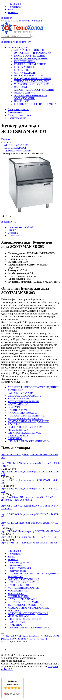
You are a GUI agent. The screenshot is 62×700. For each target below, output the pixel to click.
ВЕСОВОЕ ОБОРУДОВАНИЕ (31, 58)
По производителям (18, 109)
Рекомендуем (15, 112)
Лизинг (12, 230)
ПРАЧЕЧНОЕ (21, 101)
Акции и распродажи (19, 115)
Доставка (13, 232)
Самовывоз (14, 235)
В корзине (16, 41)
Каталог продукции (18, 47)
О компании (14, 4)
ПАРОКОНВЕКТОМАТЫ (28, 75)
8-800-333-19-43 (21, 20)
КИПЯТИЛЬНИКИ (24, 61)
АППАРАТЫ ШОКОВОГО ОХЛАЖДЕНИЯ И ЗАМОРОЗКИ (32, 51)
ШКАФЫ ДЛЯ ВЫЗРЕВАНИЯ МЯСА (35, 104)
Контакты (13, 12)
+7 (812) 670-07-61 (19, 635)
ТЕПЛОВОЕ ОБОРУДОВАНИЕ (31, 81)
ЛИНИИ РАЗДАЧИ (24, 72)
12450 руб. (21, 227)
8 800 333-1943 (28, 638)
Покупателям (15, 6)
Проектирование (17, 118)
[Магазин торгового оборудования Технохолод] (22, 32)
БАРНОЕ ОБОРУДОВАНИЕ (29, 55)
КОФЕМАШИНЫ (24, 67)
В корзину (7, 221)
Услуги (11, 9)
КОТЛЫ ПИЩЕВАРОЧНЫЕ (30, 64)
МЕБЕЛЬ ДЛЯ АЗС (24, 92)
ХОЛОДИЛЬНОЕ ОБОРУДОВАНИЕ (34, 89)
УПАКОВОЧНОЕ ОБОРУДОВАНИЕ (34, 84)
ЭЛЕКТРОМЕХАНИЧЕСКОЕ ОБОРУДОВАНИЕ (30, 97)
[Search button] (32, 36)
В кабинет (6, 17)
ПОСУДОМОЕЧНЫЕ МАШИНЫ (32, 78)
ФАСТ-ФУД (20, 87)
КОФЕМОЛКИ (22, 70)
